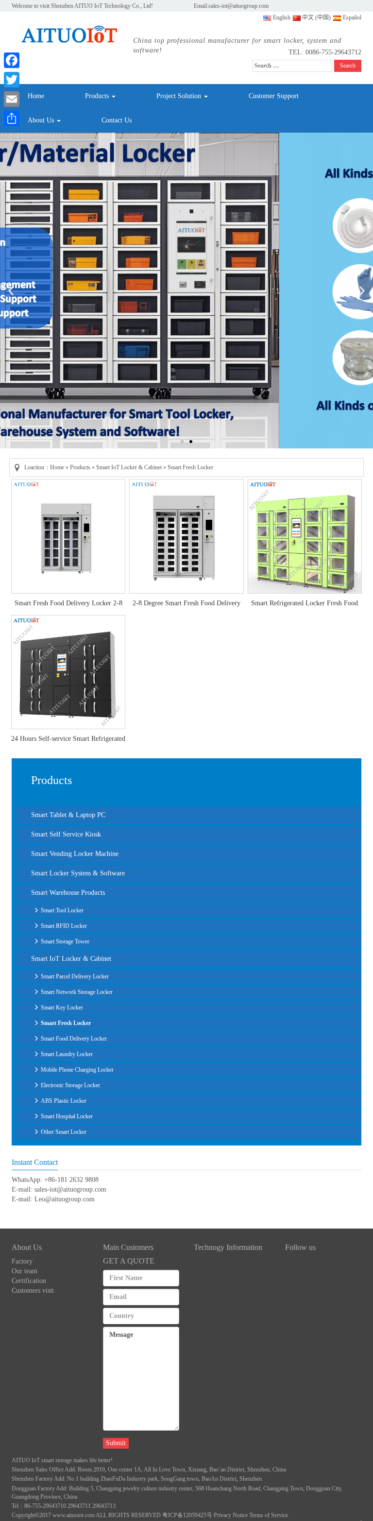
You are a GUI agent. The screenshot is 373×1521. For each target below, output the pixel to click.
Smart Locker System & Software (78, 873)
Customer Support (274, 96)
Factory (22, 1261)
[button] (11, 291)
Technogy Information (228, 1247)
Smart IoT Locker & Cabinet (129, 467)
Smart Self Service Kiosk (66, 834)
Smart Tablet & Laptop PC (68, 815)
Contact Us (117, 120)
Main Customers (128, 1247)
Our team (24, 1271)
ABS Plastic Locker (63, 1100)
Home (36, 96)
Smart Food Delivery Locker (74, 1038)
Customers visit (33, 1290)
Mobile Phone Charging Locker (77, 1069)
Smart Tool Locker (62, 910)
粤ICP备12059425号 (187, 1515)
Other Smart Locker (63, 1131)
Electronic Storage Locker (70, 1085)
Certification (29, 1280)
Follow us (300, 1247)
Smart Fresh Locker (66, 1023)
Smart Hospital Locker (67, 1116)
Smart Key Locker (62, 1007)
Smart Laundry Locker (67, 1054)
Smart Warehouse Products (68, 892)
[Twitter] (11, 79)
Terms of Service (268, 1515)
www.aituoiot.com (73, 1515)
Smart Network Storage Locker (77, 992)
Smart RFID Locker (64, 926)
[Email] (11, 99)
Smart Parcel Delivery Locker (75, 976)
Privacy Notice (231, 1515)
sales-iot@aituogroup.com (238, 5)
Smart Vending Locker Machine (75, 853)
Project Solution (179, 96)
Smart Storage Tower (65, 941)
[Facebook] (11, 60)
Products (98, 96)
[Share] (11, 118)
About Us (42, 120)
